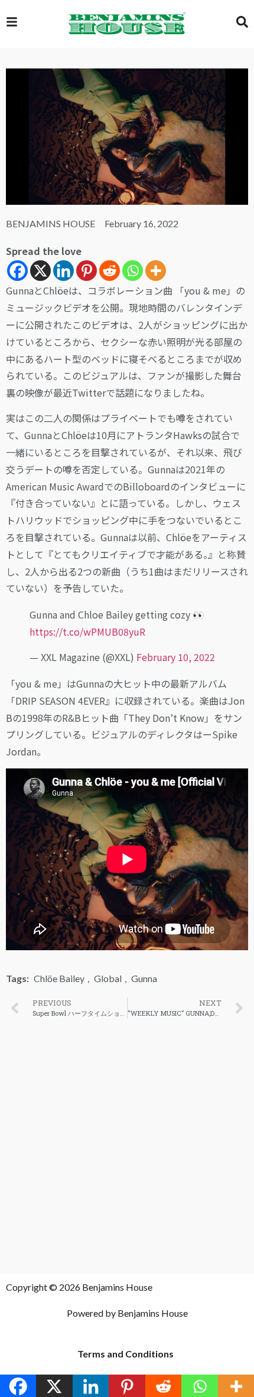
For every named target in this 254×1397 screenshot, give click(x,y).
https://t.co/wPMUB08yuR (87, 631)
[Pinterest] (86, 270)
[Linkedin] (63, 270)
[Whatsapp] (132, 270)
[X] (40, 270)
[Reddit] (109, 270)
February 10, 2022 (175, 657)
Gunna (144, 978)
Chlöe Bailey (59, 978)
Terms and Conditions (125, 1353)
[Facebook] (17, 270)
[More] (155, 270)
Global (108, 978)
